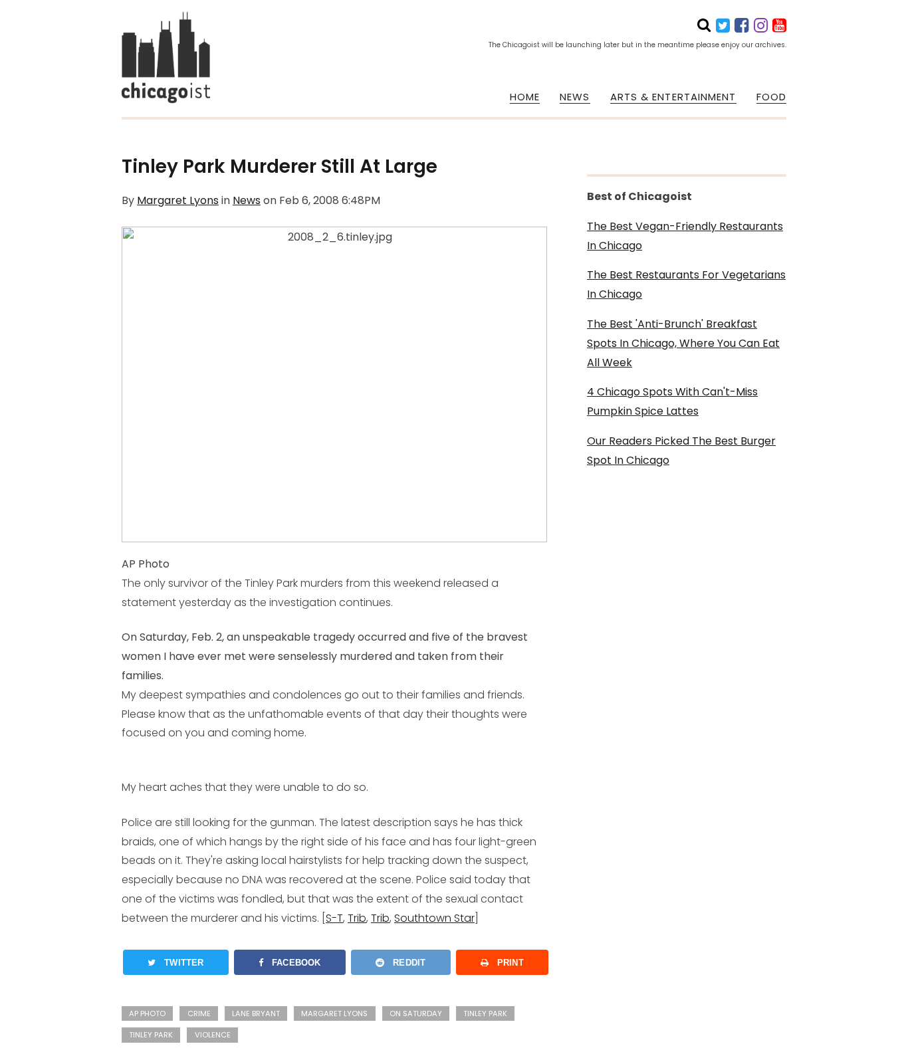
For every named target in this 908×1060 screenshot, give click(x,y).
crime (199, 1013)
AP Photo (147, 1013)
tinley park (485, 1013)
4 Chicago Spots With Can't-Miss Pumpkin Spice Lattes (672, 401)
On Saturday (416, 1013)
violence (213, 1034)
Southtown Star (434, 918)
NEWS (575, 97)
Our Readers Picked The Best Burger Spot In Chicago (681, 450)
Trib (357, 918)
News (247, 200)
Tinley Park (151, 1034)
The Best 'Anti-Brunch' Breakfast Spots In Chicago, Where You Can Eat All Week (683, 343)
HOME (525, 97)
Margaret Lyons (178, 200)
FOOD (771, 97)
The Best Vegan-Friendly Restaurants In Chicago (685, 236)
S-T (334, 918)
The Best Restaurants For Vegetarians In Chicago (686, 284)
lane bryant (256, 1013)
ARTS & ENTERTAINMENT (673, 97)
